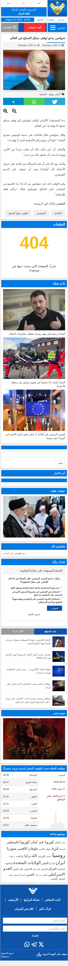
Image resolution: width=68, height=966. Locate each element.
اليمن (44, 863)
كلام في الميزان (24, 908)
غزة (55, 848)
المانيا (43, 94)
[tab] (34, 570)
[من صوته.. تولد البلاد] (34, 739)
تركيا (27, 856)
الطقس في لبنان (41, 875)
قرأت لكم (45, 908)
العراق (52, 869)
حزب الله (38, 856)
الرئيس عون (14, 875)
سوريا (11, 848)
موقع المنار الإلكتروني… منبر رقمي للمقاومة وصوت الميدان (29, 671)
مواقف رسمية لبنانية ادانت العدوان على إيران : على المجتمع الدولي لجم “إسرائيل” (28, 700)
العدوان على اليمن (22, 869)
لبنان (57, 842)
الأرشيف (40, 20)
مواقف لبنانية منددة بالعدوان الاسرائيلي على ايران (29, 686)
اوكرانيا (52, 863)
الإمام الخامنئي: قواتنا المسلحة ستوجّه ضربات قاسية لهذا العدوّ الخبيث (28, 642)
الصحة (23, 875)
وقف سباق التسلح (17, 213)
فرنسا (62, 849)
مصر (63, 842)
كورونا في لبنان (42, 842)
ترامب (20, 856)
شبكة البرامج (31, 899)
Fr (24, 3)
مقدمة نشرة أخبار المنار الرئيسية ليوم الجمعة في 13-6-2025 (28, 656)
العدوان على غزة (40, 869)
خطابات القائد (58, 491)
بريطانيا (12, 856)
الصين (30, 874)
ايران (60, 862)
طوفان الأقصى (27, 848)
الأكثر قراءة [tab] (17, 631)
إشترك (35, 935)
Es (39, 3)
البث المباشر (34, 27)
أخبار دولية (55, 94)
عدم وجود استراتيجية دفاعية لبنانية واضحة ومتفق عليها (35, 588)
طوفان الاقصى (45, 849)
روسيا (58, 855)
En (8, 3)
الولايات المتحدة (27, 862)
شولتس (40, 213)
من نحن (61, 20)
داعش (49, 856)
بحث (60, 463)
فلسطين (13, 842)
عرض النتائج (34, 614)
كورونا (25, 842)
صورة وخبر (59, 713)
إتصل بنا (50, 20)
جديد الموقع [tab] (50, 631)
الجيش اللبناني (58, 878)
